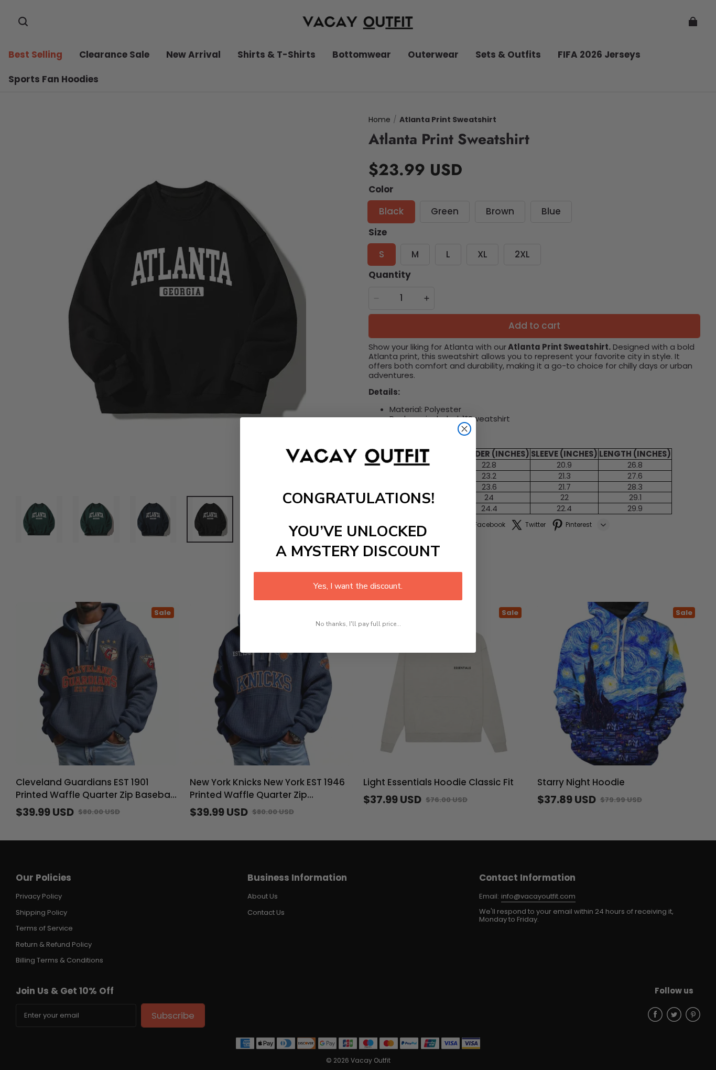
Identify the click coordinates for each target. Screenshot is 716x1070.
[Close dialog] (464, 429)
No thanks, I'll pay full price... (358, 624)
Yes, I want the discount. (358, 586)
